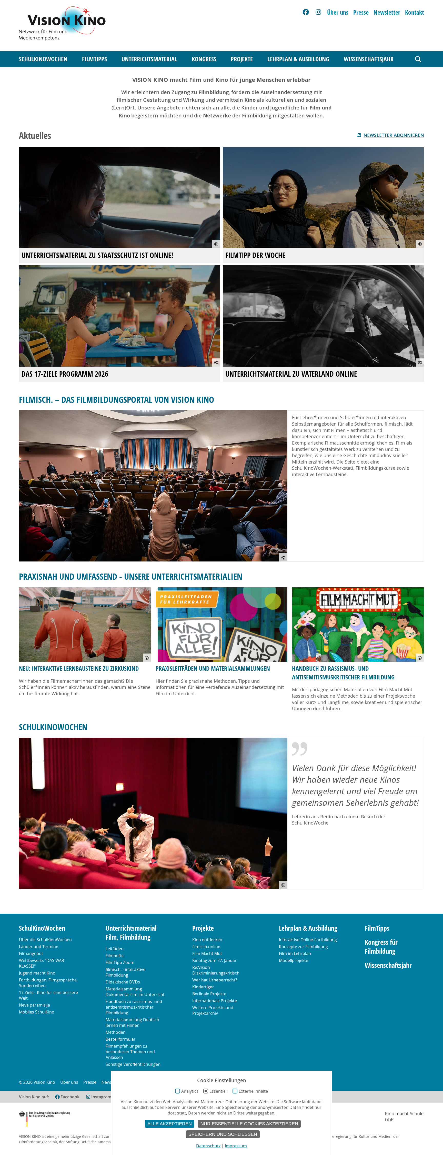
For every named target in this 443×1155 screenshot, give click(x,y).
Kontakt (414, 12)
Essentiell (218, 1091)
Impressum (236, 1146)
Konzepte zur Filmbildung (303, 946)
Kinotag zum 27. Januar (214, 960)
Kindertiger (203, 987)
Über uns (337, 12)
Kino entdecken (207, 939)
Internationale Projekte (214, 1000)
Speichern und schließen (222, 1134)
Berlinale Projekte (209, 994)
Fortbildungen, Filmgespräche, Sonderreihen (48, 982)
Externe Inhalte (253, 1091)
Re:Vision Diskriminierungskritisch (215, 970)
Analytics (189, 1091)
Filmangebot (31, 953)
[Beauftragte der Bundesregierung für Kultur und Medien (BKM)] (44, 1120)
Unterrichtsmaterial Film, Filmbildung (131, 933)
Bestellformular (121, 1039)
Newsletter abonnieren (394, 135)
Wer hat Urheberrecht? (214, 980)
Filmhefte (115, 955)
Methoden (116, 1032)
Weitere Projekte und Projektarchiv (212, 1010)
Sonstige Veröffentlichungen (133, 1064)
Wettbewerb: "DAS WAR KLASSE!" (41, 963)
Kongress (204, 59)
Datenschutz (208, 1146)
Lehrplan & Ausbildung (298, 59)
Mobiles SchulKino (36, 1012)
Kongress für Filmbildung (381, 947)
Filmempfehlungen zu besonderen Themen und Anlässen (130, 1051)
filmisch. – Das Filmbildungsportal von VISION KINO (116, 399)
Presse (361, 12)
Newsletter (387, 12)
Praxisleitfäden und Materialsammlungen (213, 668)
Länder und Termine (38, 946)
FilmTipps (94, 59)
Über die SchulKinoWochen (45, 939)
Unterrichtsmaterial (149, 59)
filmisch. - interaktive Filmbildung (125, 972)
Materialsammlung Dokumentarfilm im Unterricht (135, 991)
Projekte (242, 59)
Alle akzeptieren (169, 1123)
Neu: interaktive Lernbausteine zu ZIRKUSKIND (79, 668)
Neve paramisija (34, 1005)
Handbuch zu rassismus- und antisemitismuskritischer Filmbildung (134, 1007)
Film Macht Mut (207, 953)
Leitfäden (115, 948)
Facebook (70, 1097)
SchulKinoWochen (43, 59)
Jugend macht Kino (37, 973)
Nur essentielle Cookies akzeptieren (249, 1123)
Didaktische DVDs (123, 982)
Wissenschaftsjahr (369, 59)
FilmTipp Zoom (120, 962)
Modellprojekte (293, 960)
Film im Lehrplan (295, 953)
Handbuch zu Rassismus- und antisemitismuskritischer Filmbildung (343, 672)
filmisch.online (206, 946)
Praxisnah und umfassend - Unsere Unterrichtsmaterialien (130, 576)
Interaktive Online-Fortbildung (308, 939)
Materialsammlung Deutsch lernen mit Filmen (132, 1022)
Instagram (101, 1097)
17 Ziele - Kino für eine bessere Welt (48, 995)
